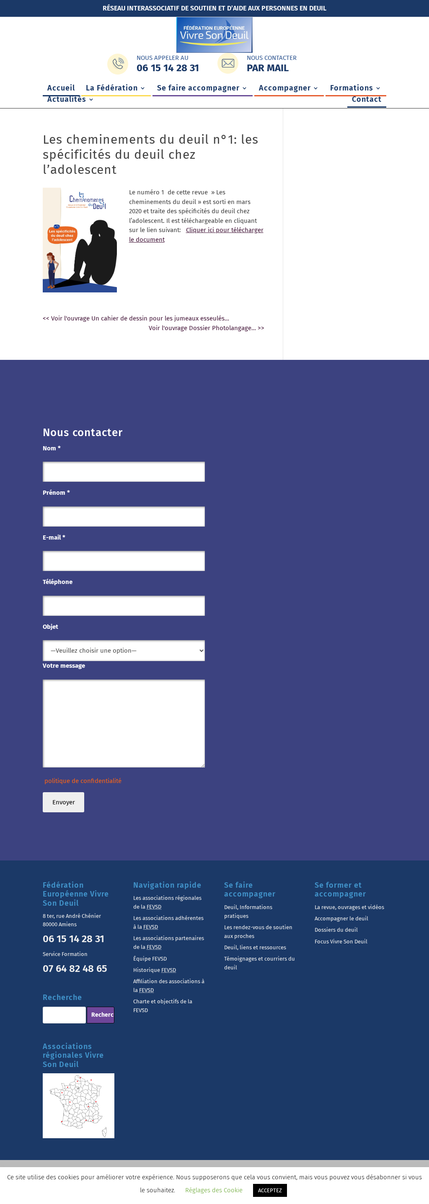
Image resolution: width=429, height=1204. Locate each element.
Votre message (64, 665)
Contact (367, 100)
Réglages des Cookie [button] (214, 1190)
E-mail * (54, 537)
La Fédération (112, 89)
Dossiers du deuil (336, 930)
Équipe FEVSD (150, 959)
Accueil (61, 89)
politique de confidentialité (82, 781)
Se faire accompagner (198, 89)
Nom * (52, 448)
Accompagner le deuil (341, 918)
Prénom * (56, 492)
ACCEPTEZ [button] (270, 1190)
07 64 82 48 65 (75, 968)
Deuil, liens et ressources (255, 947)
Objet (50, 626)
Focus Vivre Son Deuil (341, 941)
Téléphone (57, 582)
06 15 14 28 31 (73, 939)
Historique (154, 970)
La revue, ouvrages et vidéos (349, 907)
